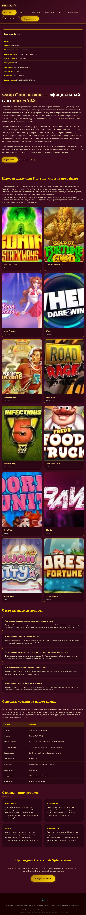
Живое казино (49, 12)
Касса (61, 12)
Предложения (73, 12)
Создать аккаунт (30, 19)
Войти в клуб (27, 160)
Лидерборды (35, 12)
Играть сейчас (9, 159)
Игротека (23, 12)
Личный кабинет (11, 19)
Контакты (9, 12)
